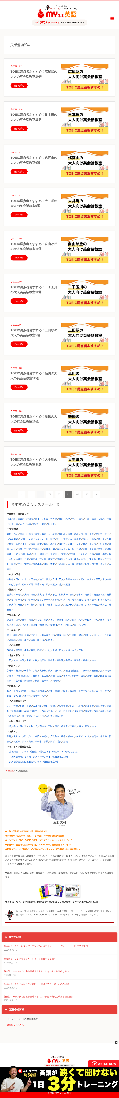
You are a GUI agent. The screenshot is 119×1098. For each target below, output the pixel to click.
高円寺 (62, 544)
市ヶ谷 (84, 534)
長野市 (69, 660)
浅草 (37, 534)
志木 (81, 620)
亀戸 (18, 544)
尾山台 (86, 539)
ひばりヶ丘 (14, 584)
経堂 (39, 544)
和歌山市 (59, 716)
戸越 (91, 554)
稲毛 (15, 635)
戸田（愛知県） (23, 675)
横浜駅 (103, 604)
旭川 (37, 519)
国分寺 (34, 579)
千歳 (87, 519)
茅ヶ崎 (56, 599)
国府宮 (95, 670)
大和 (87, 604)
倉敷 (31, 726)
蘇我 (65, 635)
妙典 (33, 640)
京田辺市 (100, 706)
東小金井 (106, 579)
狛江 (42, 579)
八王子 (97, 579)
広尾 (100, 559)
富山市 (51, 660)
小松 (35, 660)
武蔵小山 (37, 564)
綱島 (81, 599)
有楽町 (79, 564)
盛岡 (44, 524)
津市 (11, 675)
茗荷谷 (27, 564)
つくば (47, 650)
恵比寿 (99, 534)
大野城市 (26, 736)
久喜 (74, 620)
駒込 (85, 544)
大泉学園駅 (12, 539)
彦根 (102, 711)
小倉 (87, 736)
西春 (59, 675)
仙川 (48, 579)
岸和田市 (41, 691)
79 (49, 494)
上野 (91, 534)
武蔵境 (66, 584)
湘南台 (88, 594)
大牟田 (36, 736)
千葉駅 (73, 635)
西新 (52, 741)
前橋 (68, 650)
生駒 (28, 706)
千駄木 (92, 544)
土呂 (102, 620)
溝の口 (58, 604)
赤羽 (22, 534)
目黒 (46, 564)
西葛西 (51, 559)
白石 (74, 519)
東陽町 (73, 554)
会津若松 (11, 519)
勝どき (101, 539)
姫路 (109, 711)
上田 (9, 660)
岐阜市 (86, 670)
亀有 (11, 544)
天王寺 (99, 691)
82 (77, 494)
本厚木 (49, 604)
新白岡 (88, 620)
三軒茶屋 (102, 544)
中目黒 (19, 559)
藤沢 (33, 604)
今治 (15, 726)
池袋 (70, 534)
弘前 (28, 524)
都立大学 (106, 554)
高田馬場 (26, 554)
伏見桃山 (13, 716)
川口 (52, 620)
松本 (94, 660)
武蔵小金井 (55, 584)
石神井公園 (49, 549)
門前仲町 (61, 564)
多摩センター (72, 579)
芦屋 (15, 706)
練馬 (76, 559)
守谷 (81, 650)
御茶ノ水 (67, 539)
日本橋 (69, 559)
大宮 (31, 620)
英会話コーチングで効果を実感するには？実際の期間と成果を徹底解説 (38, 996)
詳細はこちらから (15, 1024)
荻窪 (52, 539)
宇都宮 (19, 650)
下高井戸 (37, 549)
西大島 (43, 559)
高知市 (43, 726)
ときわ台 (83, 554)
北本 (68, 620)
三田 (20, 564)
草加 (96, 620)
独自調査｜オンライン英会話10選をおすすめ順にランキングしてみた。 (44, 751)
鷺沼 (72, 594)
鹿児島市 (54, 736)
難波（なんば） (14, 696)
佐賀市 (95, 736)
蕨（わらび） (80, 625)
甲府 (28, 660)
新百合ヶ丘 (99, 594)
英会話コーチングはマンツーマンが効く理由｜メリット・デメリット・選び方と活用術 (46, 946)
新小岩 (71, 549)
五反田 (77, 544)
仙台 (81, 519)
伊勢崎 (10, 650)
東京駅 (64, 554)
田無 (61, 579)
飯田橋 (62, 534)
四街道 (49, 640)
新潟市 (77, 660)
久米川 (25, 579)
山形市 (51, 524)
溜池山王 (44, 554)
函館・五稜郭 (98, 519)
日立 (61, 650)
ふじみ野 (24, 625)
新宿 (78, 549)
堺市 (65, 691)
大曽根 (43, 670)
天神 (24, 741)
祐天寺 (71, 564)
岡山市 (23, 726)
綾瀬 (55, 534)
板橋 (76, 534)
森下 (52, 564)
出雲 (9, 726)
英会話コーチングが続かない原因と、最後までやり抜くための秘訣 (36, 984)
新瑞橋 (10, 670)
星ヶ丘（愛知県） (24, 680)
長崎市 (38, 741)
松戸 (26, 640)
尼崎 (22, 706)
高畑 (52, 675)
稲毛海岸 (24, 635)
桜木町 (79, 594)
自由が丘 (61, 549)
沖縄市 (45, 736)
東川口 (14, 625)
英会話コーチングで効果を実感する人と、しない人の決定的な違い (36, 971)
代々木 (103, 564)
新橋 (85, 549)
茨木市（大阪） (21, 691)
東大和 (12, 604)
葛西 (94, 539)
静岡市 (108, 670)
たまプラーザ (43, 599)
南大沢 (45, 584)
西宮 (96, 711)
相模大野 (63, 594)
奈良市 (88, 711)
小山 (26, 650)
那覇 (46, 741)
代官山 (16, 554)
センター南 (29, 599)
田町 (35, 554)
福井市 (86, 660)
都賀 (81, 635)
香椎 (63, 736)
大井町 (23, 539)
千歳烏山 (54, 554)
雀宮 (33, 650)
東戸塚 (108, 599)
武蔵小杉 (67, 604)
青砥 (9, 534)
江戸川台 (35, 635)
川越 (46, 620)
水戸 (74, 650)
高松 (57, 726)
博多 (59, 741)
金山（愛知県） (73, 670)
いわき (45, 519)
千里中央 (83, 691)
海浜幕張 (46, 635)
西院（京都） (48, 711)
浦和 (24, 620)
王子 (107, 534)
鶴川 (89, 579)
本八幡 (40, 640)
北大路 (79, 706)
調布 (83, 579)
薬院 (65, 741)
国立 (18, 579)
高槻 (91, 691)
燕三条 (43, 660)
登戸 (94, 599)
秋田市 (29, 519)
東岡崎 (75, 675)
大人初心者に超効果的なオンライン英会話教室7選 (33, 761)
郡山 (61, 519)
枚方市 (27, 696)
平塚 (26, 604)
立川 (55, 579)
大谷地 (53, 519)
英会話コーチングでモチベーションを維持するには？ (30, 959)
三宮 (59, 711)
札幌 (68, 519)
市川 (9, 635)
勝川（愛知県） (55, 670)
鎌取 (59, 635)
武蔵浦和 (44, 625)
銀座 (46, 544)
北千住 (25, 544)
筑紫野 (16, 741)
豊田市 (36, 675)
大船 (26, 594)
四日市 (56, 680)
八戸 (22, 524)
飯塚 (9, 736)
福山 (81, 726)
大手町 (45, 539)
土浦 (55, 650)
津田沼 (88, 635)
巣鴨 (100, 549)
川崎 (48, 594)
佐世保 (103, 736)
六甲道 (49, 716)
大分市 (16, 736)
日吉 (20, 604)
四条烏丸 (67, 711)
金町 (109, 539)
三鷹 (37, 584)
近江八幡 (37, 706)
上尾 (18, 620)
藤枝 (96, 675)
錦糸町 (53, 544)
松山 (94, 726)
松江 (87, 726)
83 (87, 494)
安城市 (19, 670)
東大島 (92, 559)
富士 (89, 675)
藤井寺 (36, 696)
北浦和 (60, 620)
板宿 (9, 691)
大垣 (35, 670)
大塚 (37, 539)
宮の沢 (36, 524)
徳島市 (64, 726)
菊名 (55, 594)
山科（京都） (26, 716)
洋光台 (95, 604)
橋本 (100, 599)
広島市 (73, 726)
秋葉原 (29, 534)
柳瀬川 (53, 625)
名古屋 (45, 675)
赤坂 (15, 534)
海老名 (19, 594)
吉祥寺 (10, 579)
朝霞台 (10, 620)
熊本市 (71, 736)
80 (59, 494)
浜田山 (84, 559)
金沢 (22, 660)
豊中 (107, 691)
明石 (9, 706)
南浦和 (34, 625)
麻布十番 (46, 534)
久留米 (79, 736)
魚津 (15, 660)
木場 (33, 544)
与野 (61, 625)
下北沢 (27, 549)
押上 (59, 539)
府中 (24, 584)
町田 (31, 584)
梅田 (33, 691)
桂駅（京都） (50, 706)
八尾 (44, 696)
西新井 (34, 559)
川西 (72, 706)
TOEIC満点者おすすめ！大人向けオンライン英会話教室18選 (38, 756)
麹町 (70, 544)
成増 (26, 559)
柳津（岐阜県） (42, 680)
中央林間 (65, 599)
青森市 (21, 519)
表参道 (77, 539)
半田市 (66, 675)
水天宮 (92, 549)
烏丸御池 (63, 706)
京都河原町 (16, 711)
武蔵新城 (78, 604)
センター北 (16, 599)
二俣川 (40, 604)
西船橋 (12, 640)
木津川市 (89, 706)
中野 (11, 559)
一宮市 (27, 670)
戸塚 (87, 599)
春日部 (38, 620)
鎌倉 (33, 594)
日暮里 (60, 559)
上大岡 (40, 594)
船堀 (13, 564)
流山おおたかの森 (102, 635)
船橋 (20, 640)
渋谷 (20, 549)
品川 (13, 549)
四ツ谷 (95, 564)
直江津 (60, 660)
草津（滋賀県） (32, 711)
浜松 (83, 675)
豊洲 (98, 554)
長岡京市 (78, 711)
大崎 (31, 539)
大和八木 (39, 716)
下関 (50, 726)
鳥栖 (31, 741)
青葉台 (10, 594)
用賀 (87, 564)
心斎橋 (73, 691)
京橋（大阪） (54, 691)
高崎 (39, 650)
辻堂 (74, 599)
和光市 (69, 625)
